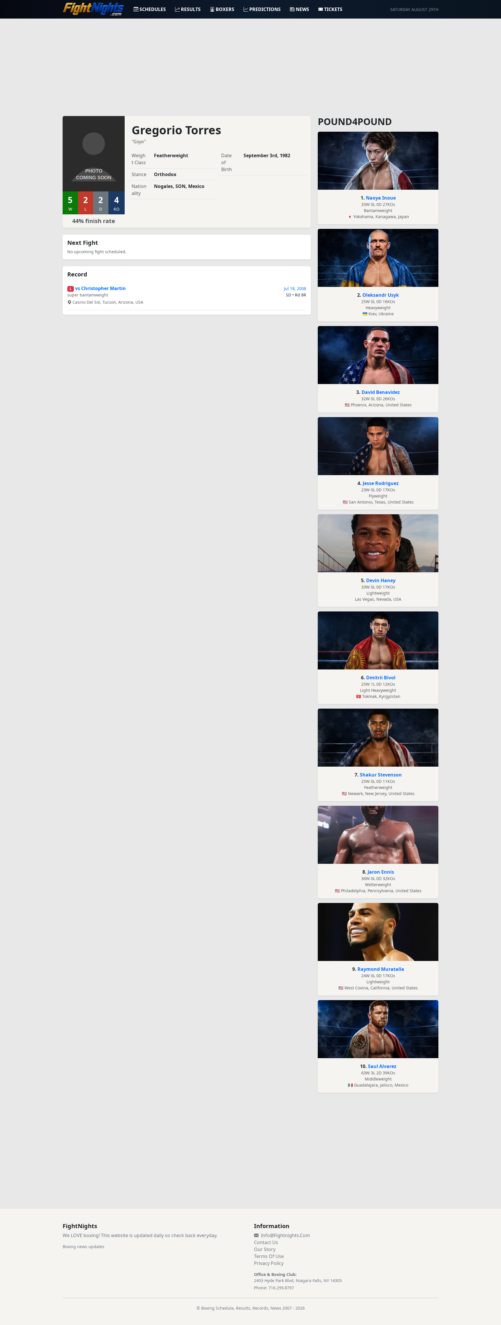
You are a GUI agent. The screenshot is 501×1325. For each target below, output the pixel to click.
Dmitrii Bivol (380, 677)
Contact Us (266, 1242)
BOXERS (225, 9)
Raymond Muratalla (380, 969)
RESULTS (191, 9)
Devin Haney (380, 580)
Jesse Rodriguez (381, 483)
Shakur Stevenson (381, 775)
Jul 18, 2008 (295, 288)
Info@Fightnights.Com (285, 1235)
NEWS (302, 9)
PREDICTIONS (265, 9)
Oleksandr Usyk (380, 295)
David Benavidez (381, 392)
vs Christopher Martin (100, 288)
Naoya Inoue (381, 198)
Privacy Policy (269, 1263)
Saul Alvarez (382, 1066)
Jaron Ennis (381, 872)
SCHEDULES (152, 9)
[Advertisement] (250, 63)
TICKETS (333, 9)
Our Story (264, 1249)
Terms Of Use (269, 1256)
